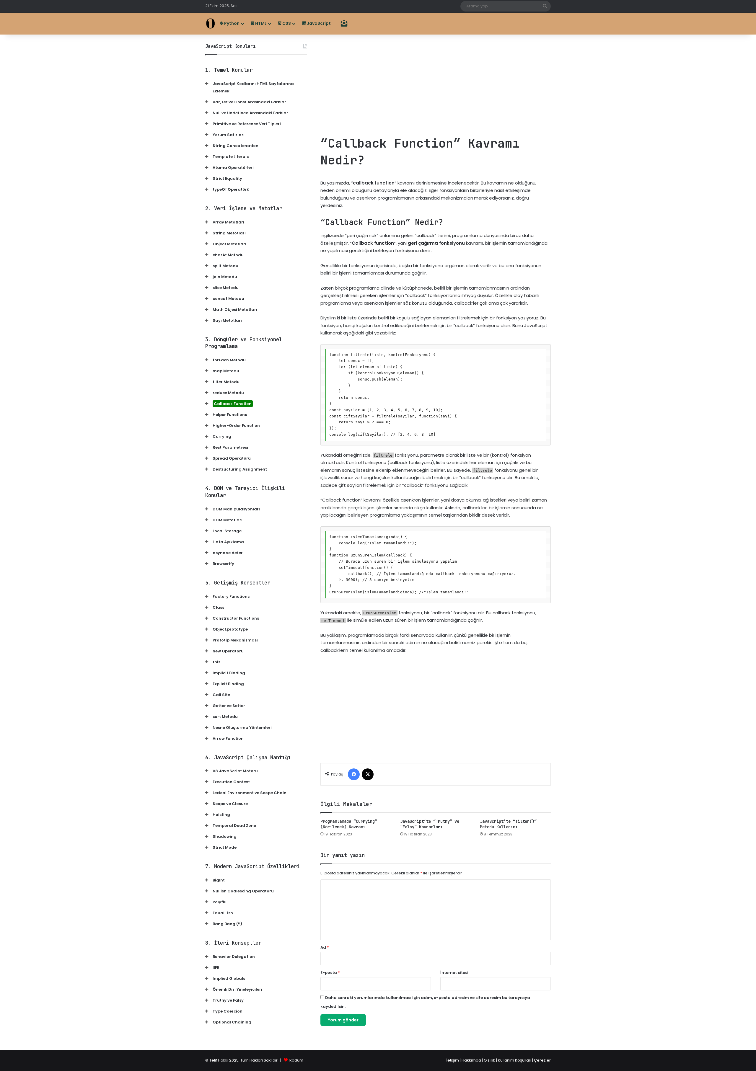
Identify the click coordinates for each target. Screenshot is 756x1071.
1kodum (296, 1060)
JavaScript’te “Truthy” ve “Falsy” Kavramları (429, 824)
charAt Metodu (228, 255)
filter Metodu (226, 382)
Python (231, 23)
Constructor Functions (236, 618)
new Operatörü (228, 651)
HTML (260, 23)
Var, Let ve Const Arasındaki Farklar (249, 102)
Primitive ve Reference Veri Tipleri (247, 124)
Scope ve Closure (230, 803)
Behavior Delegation (234, 956)
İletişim (452, 1060)
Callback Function (233, 403)
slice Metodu (226, 287)
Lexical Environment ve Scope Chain (249, 793)
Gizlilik (490, 1060)
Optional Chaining (232, 1022)
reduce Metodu (228, 393)
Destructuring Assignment (240, 469)
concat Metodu (228, 298)
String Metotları (229, 233)
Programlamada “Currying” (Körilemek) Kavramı (348, 824)
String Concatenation (235, 145)
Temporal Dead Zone (234, 825)
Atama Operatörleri (233, 167)
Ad (324, 947)
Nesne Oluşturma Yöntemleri (242, 727)
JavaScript (318, 23)
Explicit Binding (228, 684)
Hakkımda (472, 1060)
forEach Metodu (229, 360)
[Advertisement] (435, 84)
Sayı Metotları (227, 320)
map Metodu (226, 371)
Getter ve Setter (229, 705)
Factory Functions (231, 596)
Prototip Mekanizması (235, 640)
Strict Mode (225, 847)
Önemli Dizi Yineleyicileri (237, 989)
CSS (286, 23)
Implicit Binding (229, 673)
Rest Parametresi (230, 447)
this (216, 662)
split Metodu (225, 266)
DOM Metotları (227, 520)
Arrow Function (228, 738)
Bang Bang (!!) (227, 924)
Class (218, 607)
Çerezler (542, 1060)
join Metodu (225, 277)
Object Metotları (229, 244)
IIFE (216, 967)
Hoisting (221, 814)
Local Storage (227, 531)
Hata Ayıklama (228, 542)
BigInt (219, 880)
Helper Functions (230, 414)
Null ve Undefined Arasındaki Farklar (250, 113)
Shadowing (225, 836)
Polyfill (220, 902)
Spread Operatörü (232, 458)
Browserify (223, 563)
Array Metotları (228, 222)
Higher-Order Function (236, 425)
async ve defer (228, 553)
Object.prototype (230, 629)
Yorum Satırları (229, 135)
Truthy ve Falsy (228, 1000)
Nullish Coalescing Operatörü (243, 891)
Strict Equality (227, 178)
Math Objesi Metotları (235, 309)
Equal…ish (223, 913)
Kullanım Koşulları (514, 1060)
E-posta (330, 972)
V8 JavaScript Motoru (235, 771)
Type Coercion (227, 1011)
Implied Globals (229, 978)
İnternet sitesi (454, 972)
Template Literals (231, 156)
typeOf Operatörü (231, 189)
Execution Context (231, 782)
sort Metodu (225, 716)
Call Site (221, 695)
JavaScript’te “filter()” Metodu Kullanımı (508, 824)
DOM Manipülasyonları (236, 509)
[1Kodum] (210, 23)
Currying (222, 436)
